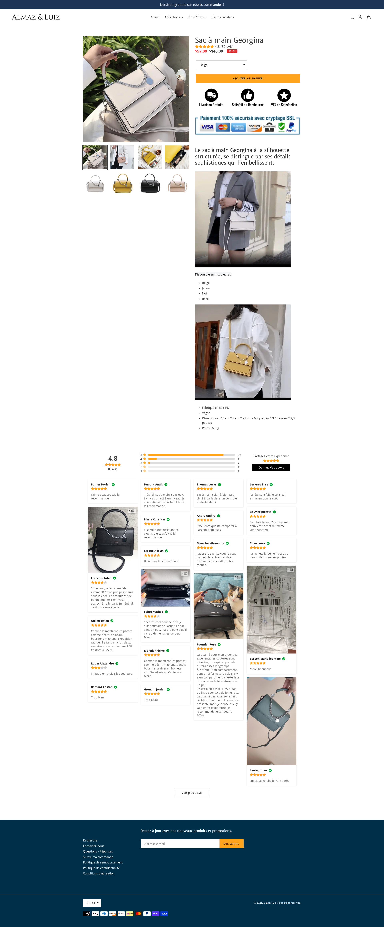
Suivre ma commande (98, 857)
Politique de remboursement (103, 862)
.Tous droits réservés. (289, 902)
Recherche (90, 840)
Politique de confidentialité (101, 868)
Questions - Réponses (98, 851)
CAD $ (91, 903)
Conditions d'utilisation (99, 873)
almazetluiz (269, 902)
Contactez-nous (93, 846)
